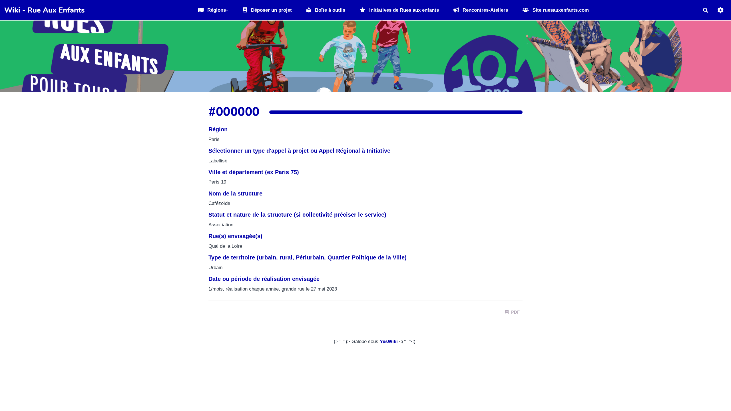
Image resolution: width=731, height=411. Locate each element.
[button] (720, 10)
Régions (216, 10)
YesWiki (389, 341)
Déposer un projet (271, 10)
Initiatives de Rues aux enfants (403, 10)
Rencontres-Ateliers (484, 10)
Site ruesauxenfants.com (560, 10)
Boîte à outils (329, 10)
